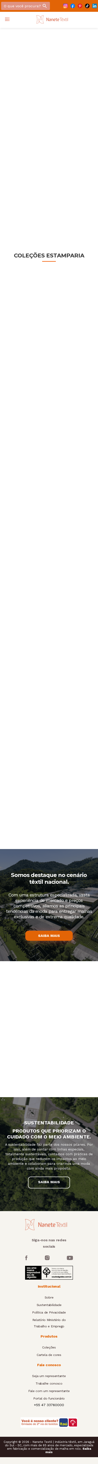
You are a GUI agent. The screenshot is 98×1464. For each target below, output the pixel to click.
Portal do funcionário (49, 1398)
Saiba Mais (49, 935)
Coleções (49, 1347)
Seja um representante (49, 1376)
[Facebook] (72, 6)
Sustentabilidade (49, 1305)
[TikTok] (87, 6)
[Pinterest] (80, 6)
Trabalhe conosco (49, 1383)
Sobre (49, 1297)
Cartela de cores (49, 1355)
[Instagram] (65, 6)
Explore (21, 148)
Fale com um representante (49, 1391)
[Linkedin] (94, 6)
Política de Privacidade (49, 1312)
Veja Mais (49, 200)
